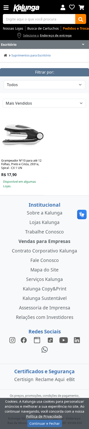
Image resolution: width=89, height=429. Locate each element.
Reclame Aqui (50, 379)
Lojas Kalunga (44, 222)
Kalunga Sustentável (45, 298)
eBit (70, 379)
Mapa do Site (44, 269)
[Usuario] (63, 7)
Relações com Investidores (44, 317)
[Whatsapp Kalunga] (45, 349)
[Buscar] (80, 19)
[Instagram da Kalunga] (12, 339)
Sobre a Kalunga (44, 213)
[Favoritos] (72, 7)
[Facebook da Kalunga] (24, 339)
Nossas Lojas (13, 28)
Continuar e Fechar (44, 423)
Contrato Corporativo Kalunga (44, 250)
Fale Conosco (44, 260)
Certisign (23, 379)
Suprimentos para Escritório (31, 55)
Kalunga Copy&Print (44, 288)
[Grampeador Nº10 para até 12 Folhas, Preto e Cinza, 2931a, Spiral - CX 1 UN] (22, 136)
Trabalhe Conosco (44, 231)
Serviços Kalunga (44, 279)
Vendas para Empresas (44, 241)
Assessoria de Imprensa (44, 307)
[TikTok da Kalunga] (50, 339)
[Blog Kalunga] (37, 339)
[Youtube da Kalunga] (63, 339)
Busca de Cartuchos (43, 28)
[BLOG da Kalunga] (77, 339)
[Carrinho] (81, 7)
